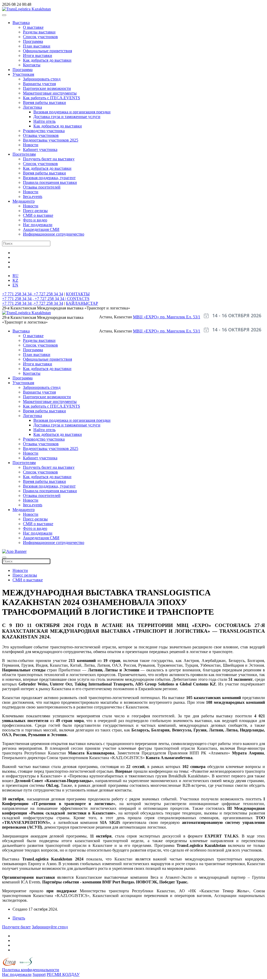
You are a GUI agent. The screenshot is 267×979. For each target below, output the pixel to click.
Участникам (23, 74)
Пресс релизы (25, 575)
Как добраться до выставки (47, 60)
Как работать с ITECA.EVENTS (51, 98)
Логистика (32, 107)
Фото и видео (35, 220)
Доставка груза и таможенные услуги (66, 116)
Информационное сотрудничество (53, 234)
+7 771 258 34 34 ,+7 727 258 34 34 (32, 303)
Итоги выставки (37, 55)
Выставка (21, 22)
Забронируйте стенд (50, 927)
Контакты (31, 65)
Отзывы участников (41, 135)
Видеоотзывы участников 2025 (50, 140)
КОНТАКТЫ (78, 294)
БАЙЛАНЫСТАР (82, 303)
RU (16, 275)
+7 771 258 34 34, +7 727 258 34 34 (32, 294)
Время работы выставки (44, 102)
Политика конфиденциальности (30, 970)
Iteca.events (32, 196)
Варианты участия (39, 83)
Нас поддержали (37, 224)
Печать (19, 918)
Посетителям (24, 154)
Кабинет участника (40, 149)
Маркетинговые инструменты (50, 93)
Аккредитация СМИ (41, 229)
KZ (15, 280)
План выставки (36, 46)
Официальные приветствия (47, 51)
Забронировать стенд (41, 79)
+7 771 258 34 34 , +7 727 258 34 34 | (34, 298)
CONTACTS (78, 298)
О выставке (33, 27)
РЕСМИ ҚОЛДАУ (63, 974)
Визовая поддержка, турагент (49, 177)
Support (39, 974)
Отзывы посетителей (41, 187)
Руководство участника (44, 130)
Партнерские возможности (47, 88)
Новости (30, 145)
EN (15, 285)
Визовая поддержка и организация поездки (72, 112)
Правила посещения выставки (50, 182)
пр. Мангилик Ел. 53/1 (180, 317)
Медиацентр (24, 201)
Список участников (40, 36)
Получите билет (16, 927)
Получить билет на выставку (49, 159)
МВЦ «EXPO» (146, 317)
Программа (33, 41)
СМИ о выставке (38, 215)
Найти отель (44, 121)
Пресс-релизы (35, 210)
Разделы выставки (39, 32)
